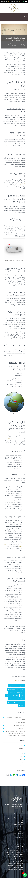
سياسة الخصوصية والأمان (17, 844)
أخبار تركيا (21, 831)
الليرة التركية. (20, 699)
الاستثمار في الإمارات (20, 722)
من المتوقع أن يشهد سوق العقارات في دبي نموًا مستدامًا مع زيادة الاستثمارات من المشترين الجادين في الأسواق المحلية (15, 733)
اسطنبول (21, 686)
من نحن (21, 835)
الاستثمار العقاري (13, 686)
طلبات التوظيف (19, 840)
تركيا (10, 699)
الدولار (22, 696)
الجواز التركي (22, 184)
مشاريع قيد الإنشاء (19, 816)
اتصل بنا (21, 842)
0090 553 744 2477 (14, 1)
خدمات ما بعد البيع (19, 827)
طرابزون (21, 765)
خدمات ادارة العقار (19, 829)
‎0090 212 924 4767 (3, 1)
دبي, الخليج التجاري (21, 728)
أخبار (22, 754)
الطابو (8, 696)
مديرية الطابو (18, 680)
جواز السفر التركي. (12, 702)
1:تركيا (21, 745)
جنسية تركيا (21, 702)
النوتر (14, 699)
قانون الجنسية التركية (13, 438)
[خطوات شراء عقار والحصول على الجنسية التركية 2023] (14, 32)
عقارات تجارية (20, 822)
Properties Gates (17, 806)
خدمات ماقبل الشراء (18, 825)
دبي (22, 762)
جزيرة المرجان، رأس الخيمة (19, 725)
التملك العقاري (11, 689)
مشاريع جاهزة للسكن (18, 814)
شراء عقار (21, 705)
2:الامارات (21, 748)
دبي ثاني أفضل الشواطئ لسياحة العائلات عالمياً (16, 718)
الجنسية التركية (20, 692)
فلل (22, 820)
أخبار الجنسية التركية (19, 833)
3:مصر (21, 751)
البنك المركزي (20, 689)
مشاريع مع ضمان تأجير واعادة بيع (15, 818)
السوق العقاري (15, 696)
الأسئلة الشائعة (19, 838)
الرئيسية (21, 812)
